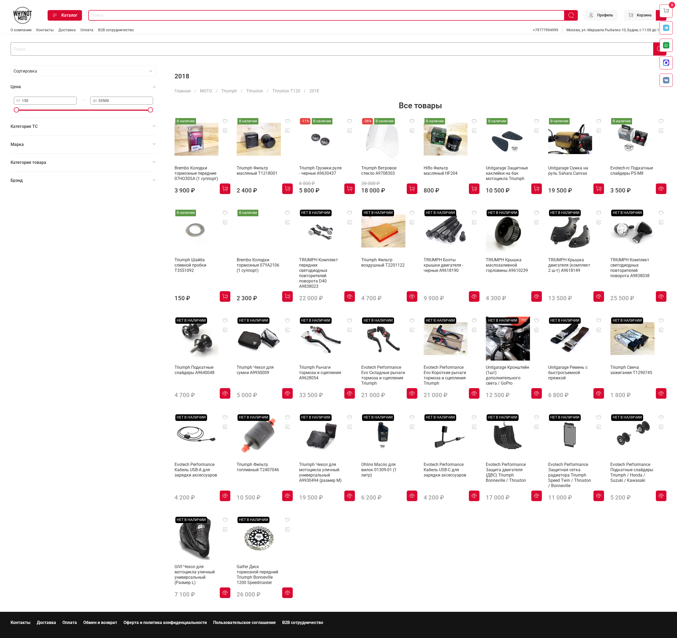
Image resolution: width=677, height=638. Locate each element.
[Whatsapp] (666, 45)
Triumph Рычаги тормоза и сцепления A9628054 (320, 372)
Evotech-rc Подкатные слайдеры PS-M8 (631, 170)
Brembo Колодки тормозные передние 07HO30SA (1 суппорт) (196, 173)
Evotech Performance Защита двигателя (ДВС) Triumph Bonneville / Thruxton (506, 472)
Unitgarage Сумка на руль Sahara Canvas (568, 170)
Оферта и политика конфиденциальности (165, 622)
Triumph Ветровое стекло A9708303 (378, 170)
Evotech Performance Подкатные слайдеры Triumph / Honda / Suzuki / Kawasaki (631, 472)
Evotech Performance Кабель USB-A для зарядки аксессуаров (196, 470)
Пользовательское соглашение (244, 622)
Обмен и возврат (100, 622)
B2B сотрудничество (116, 30)
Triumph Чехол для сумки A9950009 (255, 370)
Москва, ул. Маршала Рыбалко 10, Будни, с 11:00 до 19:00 (616, 30)
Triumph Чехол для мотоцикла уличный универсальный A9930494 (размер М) (320, 472)
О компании (21, 30)
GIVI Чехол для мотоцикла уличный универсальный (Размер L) (195, 574)
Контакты (45, 30)
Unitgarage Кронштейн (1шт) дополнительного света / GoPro (507, 375)
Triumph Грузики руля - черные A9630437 (320, 170)
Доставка (67, 30)
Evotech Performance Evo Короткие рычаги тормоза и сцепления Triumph (445, 375)
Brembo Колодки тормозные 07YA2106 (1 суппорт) (258, 265)
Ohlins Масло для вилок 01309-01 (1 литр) (379, 470)
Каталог (69, 15)
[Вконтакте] (666, 80)
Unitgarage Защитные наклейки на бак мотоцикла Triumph (507, 173)
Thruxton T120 (286, 90)
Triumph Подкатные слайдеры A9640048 (194, 370)
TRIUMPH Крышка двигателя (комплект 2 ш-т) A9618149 (569, 265)
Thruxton (254, 90)
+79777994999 (545, 30)
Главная (183, 90)
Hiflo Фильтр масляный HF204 (441, 170)
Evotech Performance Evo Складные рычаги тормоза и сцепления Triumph (383, 375)
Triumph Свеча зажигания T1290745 (631, 370)
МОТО (206, 90)
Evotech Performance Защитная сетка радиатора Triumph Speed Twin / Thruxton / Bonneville (569, 475)
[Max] (666, 62)
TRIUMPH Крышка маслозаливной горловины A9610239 (507, 265)
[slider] (16, 110)
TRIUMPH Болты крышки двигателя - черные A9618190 (443, 265)
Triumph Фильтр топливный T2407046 (258, 467)
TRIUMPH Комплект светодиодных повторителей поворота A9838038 (629, 267)
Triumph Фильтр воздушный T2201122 (383, 262)
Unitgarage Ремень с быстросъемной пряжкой (568, 372)
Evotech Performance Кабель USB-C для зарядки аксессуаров (445, 470)
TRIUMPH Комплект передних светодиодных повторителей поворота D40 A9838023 (318, 273)
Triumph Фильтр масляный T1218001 (257, 170)
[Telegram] (666, 27)
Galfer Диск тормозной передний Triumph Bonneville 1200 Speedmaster (257, 574)
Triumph (229, 90)
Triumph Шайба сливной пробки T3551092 (190, 265)
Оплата (86, 30)
